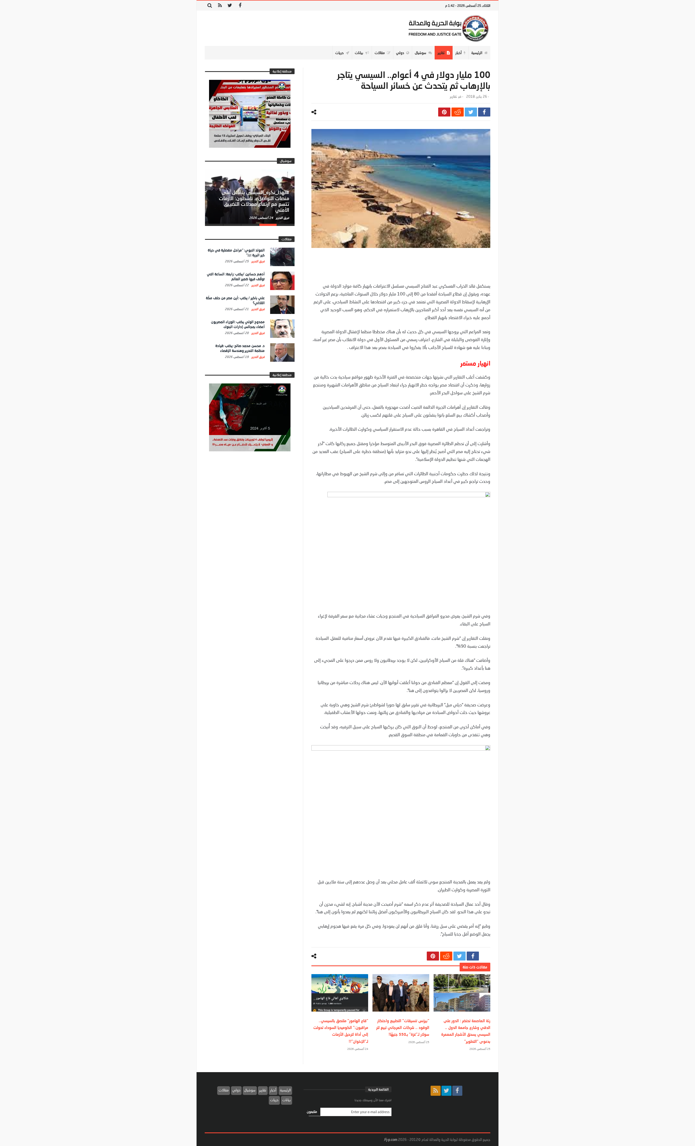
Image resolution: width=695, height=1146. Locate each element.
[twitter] (471, 112)
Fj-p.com (390, 1139)
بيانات (286, 1100)
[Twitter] (230, 6)
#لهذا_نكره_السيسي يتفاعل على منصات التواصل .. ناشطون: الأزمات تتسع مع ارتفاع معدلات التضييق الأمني (254, 201)
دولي (236, 1090)
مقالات (224, 1090)
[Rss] (220, 6)
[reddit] (457, 112)
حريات (274, 1100)
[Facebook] (240, 6)
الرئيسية (285, 1090)
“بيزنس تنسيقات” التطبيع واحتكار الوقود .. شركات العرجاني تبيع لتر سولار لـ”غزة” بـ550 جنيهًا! (402, 1027)
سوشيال (249, 1090)
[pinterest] (444, 112)
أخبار (273, 1090)
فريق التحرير (282, 217)
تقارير (453, 97)
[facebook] (484, 112)
